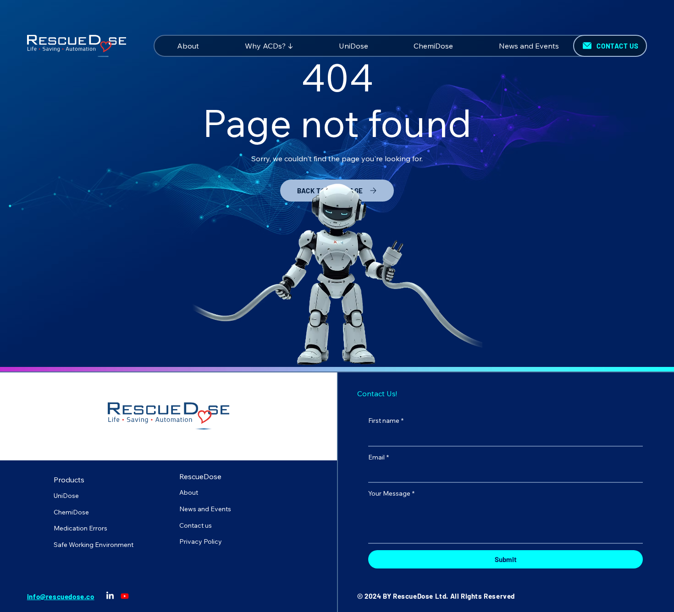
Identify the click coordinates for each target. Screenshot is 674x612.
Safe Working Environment (93, 545)
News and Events (205, 509)
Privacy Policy (200, 541)
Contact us (195, 525)
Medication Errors (80, 528)
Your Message (391, 493)
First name (385, 420)
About (188, 492)
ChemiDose (71, 512)
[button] (269, 46)
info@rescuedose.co (60, 596)
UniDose (66, 496)
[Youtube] (124, 596)
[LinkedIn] (110, 596)
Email (378, 457)
